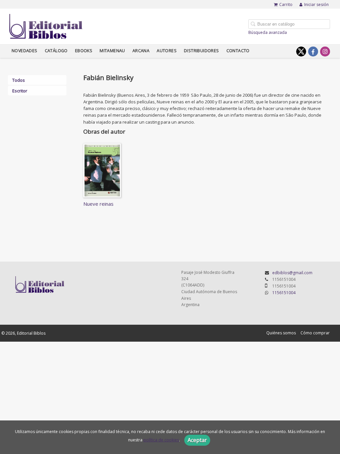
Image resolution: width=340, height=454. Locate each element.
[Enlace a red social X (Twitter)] (301, 52)
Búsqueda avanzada (267, 32)
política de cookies (161, 440)
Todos (18, 80)
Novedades (25, 51)
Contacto (238, 51)
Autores (167, 51)
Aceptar (197, 440)
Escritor (19, 91)
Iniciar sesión (316, 4)
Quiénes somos (281, 333)
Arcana (140, 51)
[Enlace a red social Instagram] (325, 52)
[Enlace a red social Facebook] (313, 52)
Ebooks (83, 51)
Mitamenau (112, 51)
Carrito (286, 4)
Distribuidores (201, 51)
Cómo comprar (315, 333)
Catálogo (56, 51)
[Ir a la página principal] (46, 25)
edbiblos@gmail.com (292, 273)
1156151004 (284, 292)
